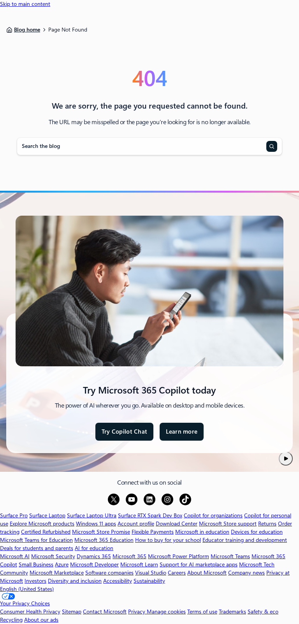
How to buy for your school (168, 540)
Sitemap (71, 611)
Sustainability (149, 581)
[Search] (271, 146)
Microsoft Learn (139, 564)
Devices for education (257, 532)
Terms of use (202, 611)
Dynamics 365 (94, 556)
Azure (62, 564)
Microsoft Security (53, 556)
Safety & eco (263, 611)
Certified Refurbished (45, 532)
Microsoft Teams (230, 556)
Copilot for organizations (213, 515)
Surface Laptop (47, 515)
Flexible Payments (153, 532)
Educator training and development (244, 540)
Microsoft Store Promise (101, 532)
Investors (35, 581)
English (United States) (27, 589)
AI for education (94, 548)
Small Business (36, 564)
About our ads (41, 620)
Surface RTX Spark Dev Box (150, 515)
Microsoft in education (202, 532)
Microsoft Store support (228, 523)
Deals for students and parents (36, 548)
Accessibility (117, 581)
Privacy (137, 611)
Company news (246, 573)
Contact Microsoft (105, 611)
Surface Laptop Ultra (91, 515)
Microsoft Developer (94, 564)
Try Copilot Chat (125, 431)
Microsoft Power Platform (178, 556)
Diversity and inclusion (75, 581)
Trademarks (232, 611)
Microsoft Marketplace (57, 573)
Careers (177, 573)
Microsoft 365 (129, 556)
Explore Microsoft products (42, 523)
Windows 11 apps (96, 523)
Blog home (27, 29)
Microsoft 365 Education (104, 540)
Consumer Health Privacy (30, 611)
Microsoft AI (15, 556)
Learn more (181, 434)
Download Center (176, 523)
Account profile (136, 523)
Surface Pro (14, 515)
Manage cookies (166, 611)
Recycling (11, 620)
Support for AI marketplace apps (198, 564)
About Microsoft (207, 573)
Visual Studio (150, 573)
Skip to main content (25, 4)
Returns (267, 523)
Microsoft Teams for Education (36, 540)
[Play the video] (286, 459)
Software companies (109, 573)
